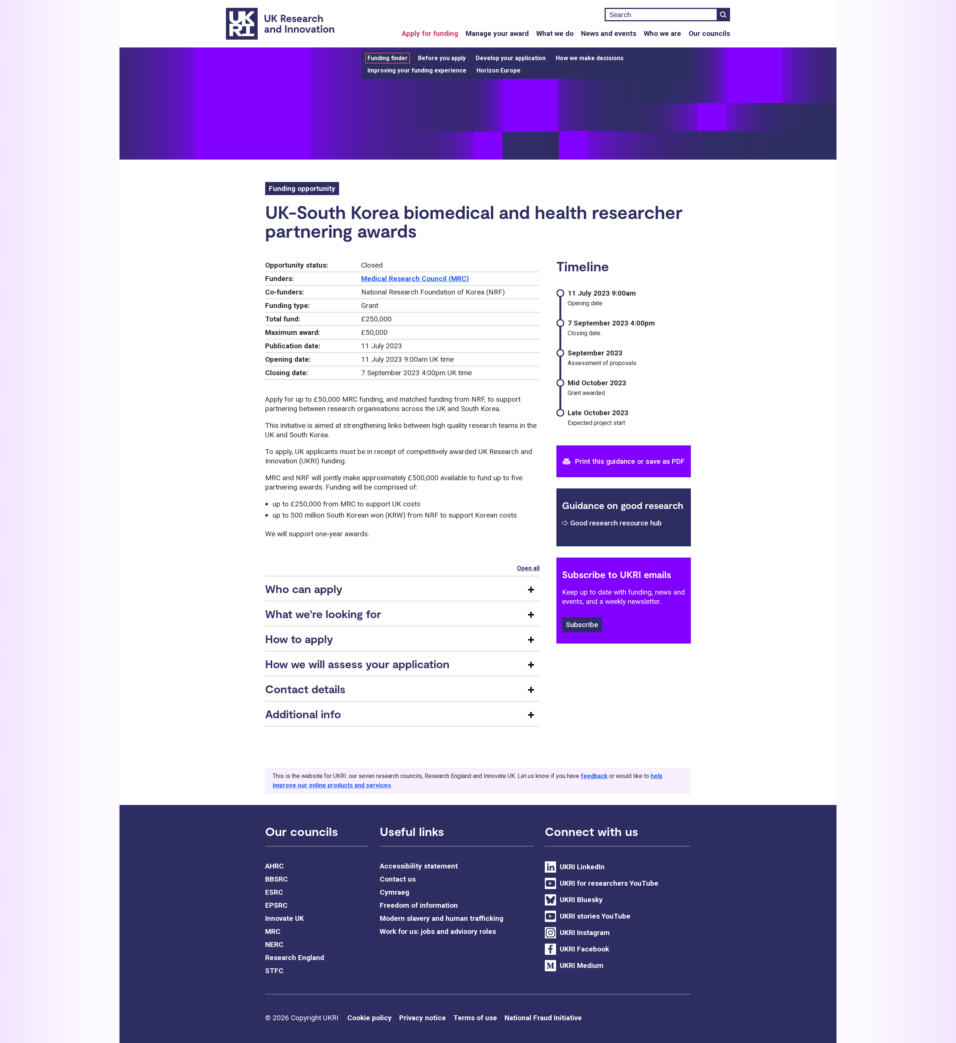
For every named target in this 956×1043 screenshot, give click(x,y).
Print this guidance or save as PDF (630, 461)
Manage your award (497, 33)
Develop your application (511, 58)
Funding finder (387, 58)
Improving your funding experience (416, 70)
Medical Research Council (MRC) (415, 278)
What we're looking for (323, 613)
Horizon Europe (499, 70)
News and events (608, 33)
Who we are (662, 33)
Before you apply (442, 58)
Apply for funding (430, 33)
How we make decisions (590, 58)
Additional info (303, 713)
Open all (528, 568)
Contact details (305, 688)
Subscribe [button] (582, 624)
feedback (594, 776)
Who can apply (303, 588)
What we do (555, 33)
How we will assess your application (357, 663)
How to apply (299, 638)
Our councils (709, 33)
